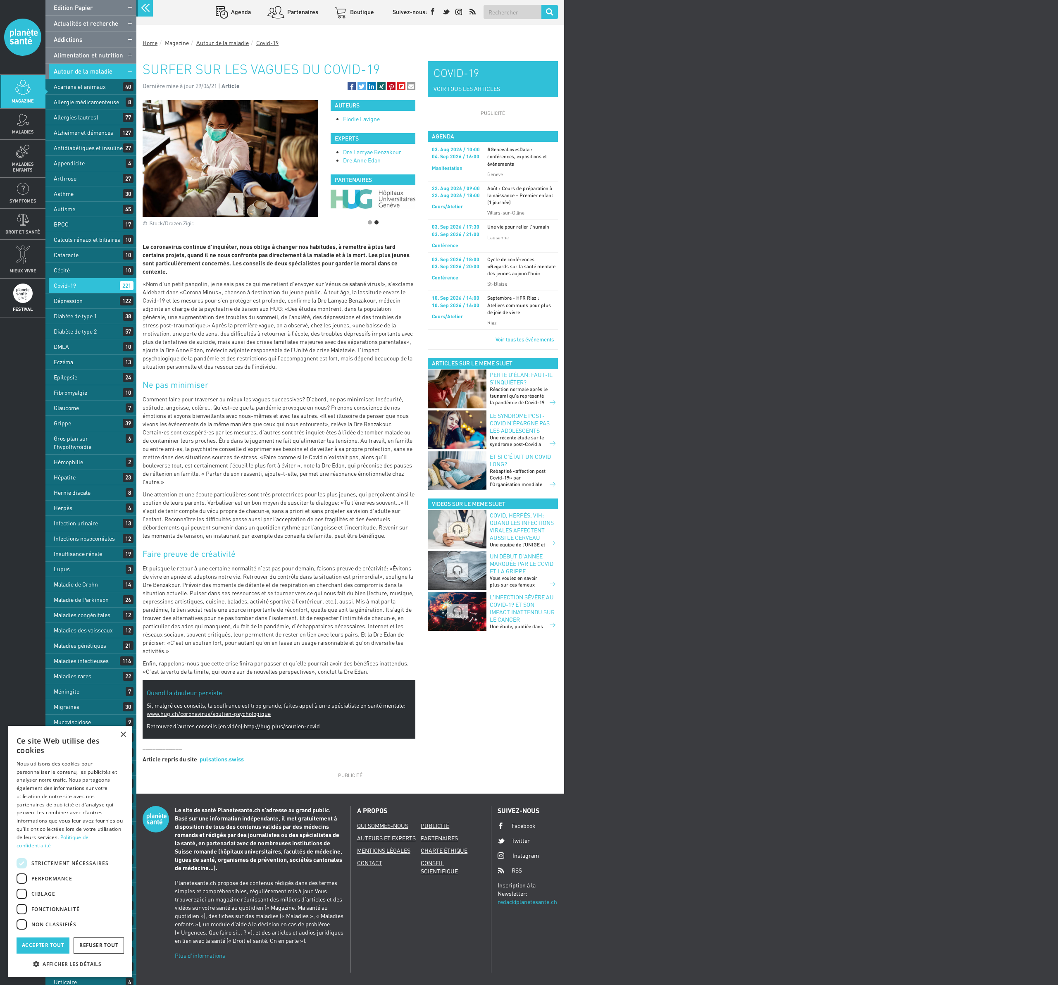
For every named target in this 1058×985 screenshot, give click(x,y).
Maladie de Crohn (76, 584)
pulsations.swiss (222, 759)
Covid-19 (65, 285)
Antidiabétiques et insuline (88, 147)
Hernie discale (72, 492)
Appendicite (69, 163)
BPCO (61, 224)
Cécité (62, 270)
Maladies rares (72, 676)
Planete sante (22, 37)
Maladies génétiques (80, 645)
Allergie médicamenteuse (86, 101)
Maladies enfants (23, 166)
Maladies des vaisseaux (83, 630)
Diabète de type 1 (75, 316)
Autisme (64, 208)
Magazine (23, 100)
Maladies (23, 131)
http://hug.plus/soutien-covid (282, 726)
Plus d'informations (200, 955)
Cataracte (66, 254)
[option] (373, 199)
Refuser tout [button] (98, 945)
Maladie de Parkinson (81, 599)
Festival (23, 309)
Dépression (68, 300)
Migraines (66, 706)
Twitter (521, 840)
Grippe (62, 423)
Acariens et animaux (80, 86)
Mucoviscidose (72, 721)
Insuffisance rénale (78, 553)
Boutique (361, 11)
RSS (517, 870)
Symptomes (23, 200)
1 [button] (370, 222)
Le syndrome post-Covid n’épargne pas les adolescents (520, 423)
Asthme (64, 193)
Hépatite (65, 477)
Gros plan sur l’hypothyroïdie (72, 442)
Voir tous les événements (525, 339)
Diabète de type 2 (75, 331)
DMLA (61, 346)
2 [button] (376, 222)
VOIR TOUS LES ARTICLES (467, 88)
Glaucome (66, 407)
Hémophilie (68, 461)
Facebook (524, 825)
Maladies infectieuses (81, 660)
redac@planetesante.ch (527, 901)
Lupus (62, 568)
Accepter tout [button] (43, 945)
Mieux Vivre (23, 270)
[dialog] (70, 851)
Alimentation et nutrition (88, 55)
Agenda (240, 11)
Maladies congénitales (82, 614)
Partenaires (302, 11)
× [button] (123, 735)
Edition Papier (73, 7)
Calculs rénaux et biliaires (87, 239)
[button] (352, 86)
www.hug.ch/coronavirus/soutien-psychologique (209, 713)
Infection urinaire (76, 523)
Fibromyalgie (70, 392)
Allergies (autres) (76, 117)
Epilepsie (65, 377)
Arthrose (65, 178)
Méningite (66, 691)
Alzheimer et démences (83, 132)
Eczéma (63, 361)
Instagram (525, 855)
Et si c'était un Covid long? (520, 460)
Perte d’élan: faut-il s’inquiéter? (521, 378)
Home (150, 42)
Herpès (63, 507)
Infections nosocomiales (84, 538)
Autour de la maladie (83, 71)
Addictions (68, 39)
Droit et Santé (22, 231)
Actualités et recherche (86, 23)
